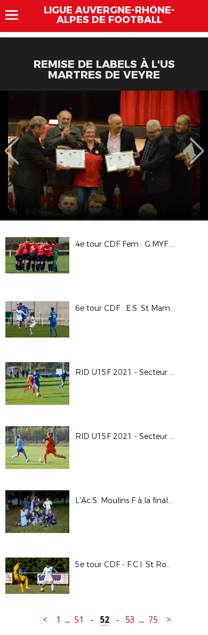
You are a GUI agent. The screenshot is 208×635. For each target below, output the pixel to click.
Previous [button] (11, 143)
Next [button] (197, 143)
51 (79, 620)
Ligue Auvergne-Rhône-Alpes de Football (109, 15)
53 (130, 620)
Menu (16, 15)
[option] (104, 155)
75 (153, 620)
